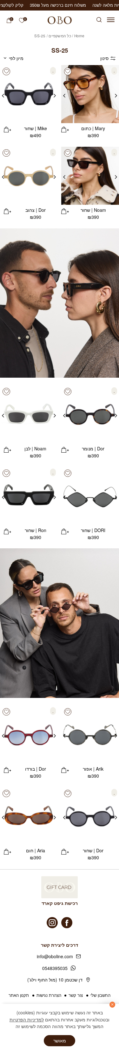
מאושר (59, 1040)
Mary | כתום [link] (93, 128)
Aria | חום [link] (35, 850)
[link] (21, 20)
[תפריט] (111, 19)
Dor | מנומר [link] (93, 448)
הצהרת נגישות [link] (48, 995)
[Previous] (116, 94)
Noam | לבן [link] (35, 448)
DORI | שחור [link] (93, 530)
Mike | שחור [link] (35, 128)
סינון (104, 58)
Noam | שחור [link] (93, 210)
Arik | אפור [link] (93, 769)
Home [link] (79, 35)
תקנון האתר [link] (19, 995)
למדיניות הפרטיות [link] (27, 1019)
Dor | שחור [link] (93, 850)
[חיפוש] (99, 19)
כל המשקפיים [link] (60, 35)
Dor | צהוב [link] (35, 210)
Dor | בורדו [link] (35, 769)
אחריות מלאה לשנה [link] (74, 5)
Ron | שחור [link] (35, 530)
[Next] (64, 94)
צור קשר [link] (76, 995)
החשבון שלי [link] (100, 995)
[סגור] (112, 1005)
